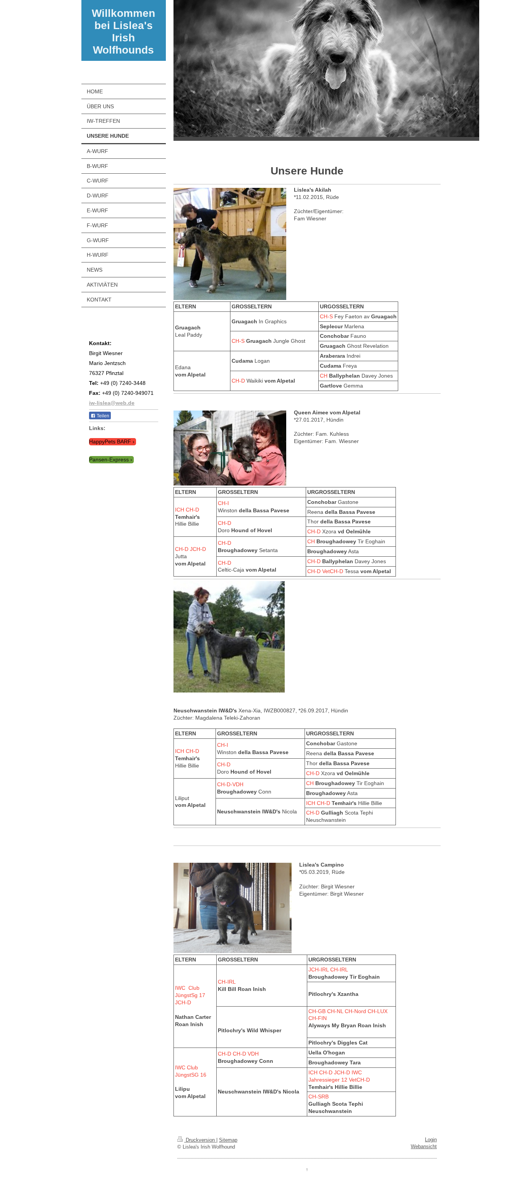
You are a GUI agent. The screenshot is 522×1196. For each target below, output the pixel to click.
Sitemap (228, 1140)
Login (431, 1139)
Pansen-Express (109, 459)
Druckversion (200, 1140)
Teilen (102, 416)
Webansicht (424, 1146)
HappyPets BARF (110, 441)
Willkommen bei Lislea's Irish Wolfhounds (123, 31)
